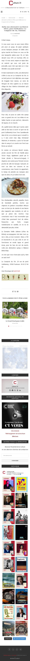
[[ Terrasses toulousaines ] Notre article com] (8, 628)
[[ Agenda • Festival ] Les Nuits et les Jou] (8, 612)
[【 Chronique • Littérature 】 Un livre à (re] (21, 580)
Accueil (3, 17)
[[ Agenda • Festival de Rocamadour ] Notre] (21, 596)
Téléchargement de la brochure (15, 434)
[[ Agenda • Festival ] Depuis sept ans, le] (8, 532)
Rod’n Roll (16, 271)
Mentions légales (7, 655)
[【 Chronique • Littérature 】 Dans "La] (8, 484)
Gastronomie (12, 17)
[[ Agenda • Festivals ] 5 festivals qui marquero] (21, 532)
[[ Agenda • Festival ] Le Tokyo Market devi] (21, 484)
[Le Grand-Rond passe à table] (15, 310)
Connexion (14, 655)
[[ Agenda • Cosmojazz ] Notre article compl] (8, 580)
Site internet (15, 431)
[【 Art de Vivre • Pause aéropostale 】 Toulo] (8, 596)
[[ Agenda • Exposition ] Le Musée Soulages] (21, 564)
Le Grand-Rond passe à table (15, 321)
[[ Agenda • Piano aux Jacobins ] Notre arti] (21, 500)
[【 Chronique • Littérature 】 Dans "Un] (21, 548)
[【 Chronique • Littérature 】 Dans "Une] (8, 564)
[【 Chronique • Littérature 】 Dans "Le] (21, 612)
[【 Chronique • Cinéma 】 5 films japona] (21, 516)
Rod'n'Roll (17, 34)
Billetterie (15, 436)
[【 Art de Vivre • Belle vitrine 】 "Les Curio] (21, 628)
